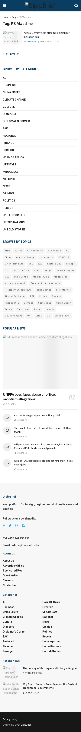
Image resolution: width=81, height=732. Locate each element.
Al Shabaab (54, 251)
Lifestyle (9, 164)
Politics (9, 200)
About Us (8, 560)
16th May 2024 (46, 42)
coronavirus (46, 257)
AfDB (7, 251)
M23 (7, 277)
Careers (8, 580)
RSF (32, 296)
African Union (35, 251)
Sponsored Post (13, 570)
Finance (8, 142)
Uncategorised (14, 215)
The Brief (31, 42)
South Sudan (63, 303)
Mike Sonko (21, 277)
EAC (5, 128)
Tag (14, 17)
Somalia (28, 303)
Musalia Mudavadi (15, 283)
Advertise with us (13, 565)
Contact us (9, 585)
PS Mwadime (25, 17)
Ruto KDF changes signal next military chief (37, 415)
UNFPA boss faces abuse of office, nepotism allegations (29, 396)
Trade (37, 309)
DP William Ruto (14, 264)
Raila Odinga (44, 290)
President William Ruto (18, 290)
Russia (43, 296)
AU (4, 77)
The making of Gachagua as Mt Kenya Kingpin (50, 668)
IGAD (37, 270)
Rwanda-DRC (12, 303)
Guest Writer (10, 575)
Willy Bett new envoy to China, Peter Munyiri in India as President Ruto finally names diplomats (43, 446)
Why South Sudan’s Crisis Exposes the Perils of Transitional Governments (50, 685)
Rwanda (56, 296)
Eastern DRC (54, 264)
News (6, 186)
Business (9, 85)
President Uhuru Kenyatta (45, 283)
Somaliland (44, 303)
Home (6, 17)
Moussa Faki (61, 277)
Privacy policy (10, 719)
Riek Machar (63, 290)
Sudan (8, 309)
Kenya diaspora (65, 270)
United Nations (14, 222)
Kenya (48, 270)
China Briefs (11, 92)
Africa (18, 251)
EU (6, 270)
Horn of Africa (13, 157)
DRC (30, 264)
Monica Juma (41, 277)
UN (29, 316)
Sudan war (23, 309)
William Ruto (62, 316)
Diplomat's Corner (16, 121)
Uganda (50, 309)
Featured (9, 135)
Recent (8, 207)
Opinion (8, 193)
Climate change (14, 99)
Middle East (11, 171)
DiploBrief (26, 724)
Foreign (8, 150)
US (48, 316)
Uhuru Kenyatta (13, 316)
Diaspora (9, 114)
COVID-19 (63, 257)
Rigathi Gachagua (15, 296)
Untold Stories (14, 229)
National (9, 179)
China (8, 257)
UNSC (39, 316)
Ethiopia (71, 264)
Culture (9, 106)
